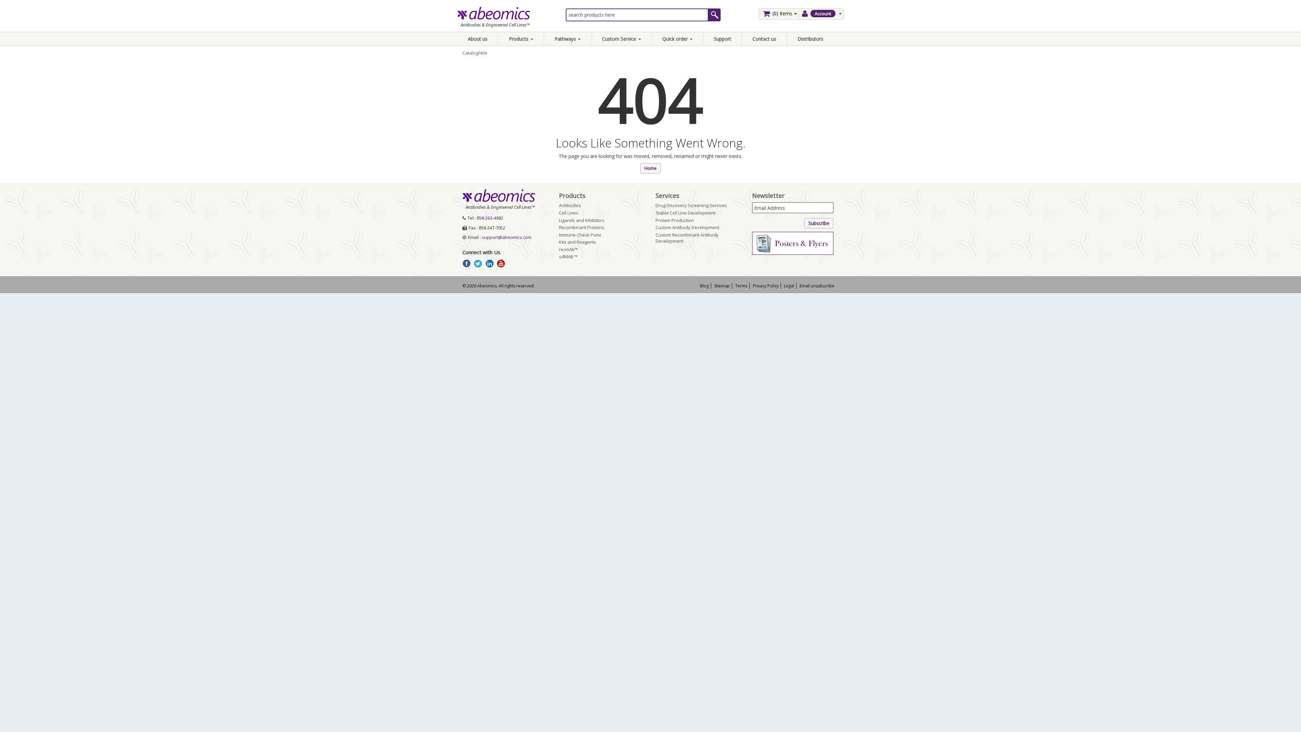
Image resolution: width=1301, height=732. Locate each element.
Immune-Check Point (580, 235)
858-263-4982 (490, 218)
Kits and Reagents (577, 242)
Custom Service (620, 39)
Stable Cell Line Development (686, 213)
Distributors (810, 39)
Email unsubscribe (817, 286)
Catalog (470, 53)
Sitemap (722, 286)
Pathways (566, 39)
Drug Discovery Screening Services (691, 205)
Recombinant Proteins (581, 227)
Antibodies (570, 205)
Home (650, 168)
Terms (741, 286)
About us (478, 39)
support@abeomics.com (507, 237)
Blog (704, 286)
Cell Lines (568, 213)
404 (483, 53)
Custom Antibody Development (687, 227)
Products (519, 39)
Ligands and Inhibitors (581, 220)
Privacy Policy (766, 286)
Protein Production (675, 220)
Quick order (675, 39)
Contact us (764, 39)
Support (722, 39)
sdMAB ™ (568, 256)
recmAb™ (568, 249)
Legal (789, 286)
